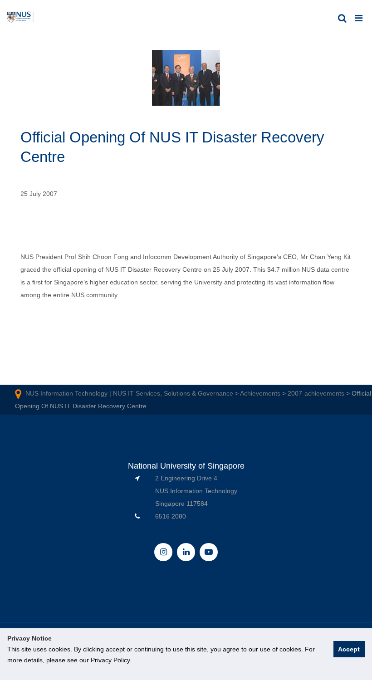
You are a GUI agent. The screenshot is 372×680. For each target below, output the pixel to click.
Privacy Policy (110, 660)
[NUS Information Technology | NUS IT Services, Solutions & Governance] (20, 17)
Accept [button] (349, 649)
